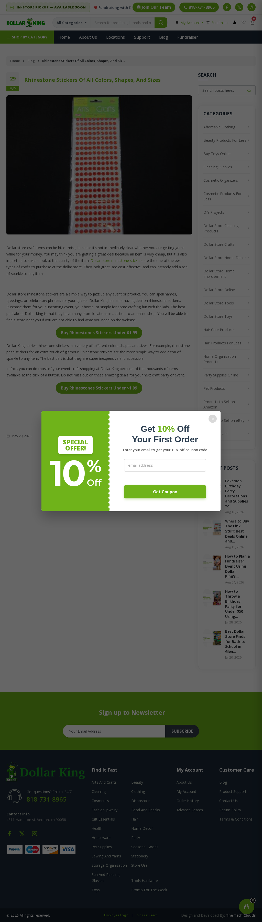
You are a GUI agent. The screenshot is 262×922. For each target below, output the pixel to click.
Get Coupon (165, 492)
